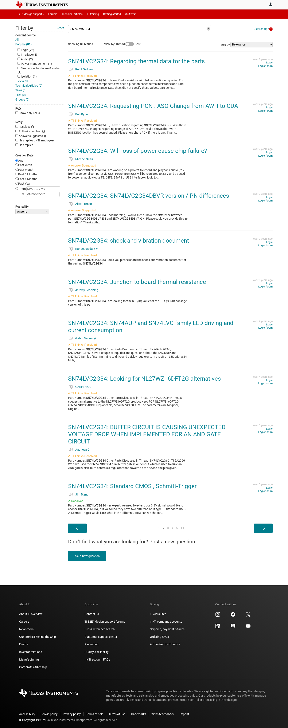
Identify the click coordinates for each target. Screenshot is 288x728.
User (270, 4)
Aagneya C (82, 449)
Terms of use (117, 714)
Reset (60, 28)
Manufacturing (29, 659)
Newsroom (26, 629)
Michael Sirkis (84, 159)
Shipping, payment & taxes (167, 629)
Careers (24, 621)
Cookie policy (49, 714)
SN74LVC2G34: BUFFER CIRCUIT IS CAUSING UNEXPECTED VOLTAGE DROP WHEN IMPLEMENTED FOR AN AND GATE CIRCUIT (146, 434)
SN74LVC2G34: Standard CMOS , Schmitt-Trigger (132, 486)
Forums (52, 14)
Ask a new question (87, 556)
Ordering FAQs (159, 636)
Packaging (91, 644)
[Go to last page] (183, 528)
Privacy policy (72, 714)
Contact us (92, 614)
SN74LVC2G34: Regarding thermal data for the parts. (137, 61)
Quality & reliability (97, 652)
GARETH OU (83, 386)
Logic (269, 62)
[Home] (44, 4)
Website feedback (162, 714)
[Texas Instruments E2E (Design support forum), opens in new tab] (233, 627)
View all (23, 81)
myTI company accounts (166, 621)
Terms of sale (94, 714)
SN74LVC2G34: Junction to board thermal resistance (137, 281)
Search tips (261, 29)
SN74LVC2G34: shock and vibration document (128, 240)
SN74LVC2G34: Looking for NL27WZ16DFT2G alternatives (144, 378)
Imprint (184, 714)
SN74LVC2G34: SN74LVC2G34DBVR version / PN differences (148, 195)
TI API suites (158, 614)
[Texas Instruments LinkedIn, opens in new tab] (217, 627)
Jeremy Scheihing (86, 290)
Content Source (25, 35)
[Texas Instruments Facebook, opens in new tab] (233, 616)
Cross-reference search (100, 629)
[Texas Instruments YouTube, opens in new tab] (248, 627)
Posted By (22, 206)
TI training (93, 14)
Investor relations (30, 652)
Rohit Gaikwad (84, 69)
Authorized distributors (165, 644)
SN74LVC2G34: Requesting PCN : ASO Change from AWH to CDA (153, 105)
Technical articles (72, 14)
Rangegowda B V (86, 248)
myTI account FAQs (97, 659)
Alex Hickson (83, 204)
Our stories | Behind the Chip (37, 636)
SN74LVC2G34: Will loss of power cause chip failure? (137, 150)
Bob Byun (81, 114)
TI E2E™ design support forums (105, 621)
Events (23, 644)
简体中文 (130, 14)
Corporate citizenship (33, 667)
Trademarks (138, 714)
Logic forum (265, 65)
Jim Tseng (82, 494)
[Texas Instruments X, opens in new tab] (248, 616)
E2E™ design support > (30, 14)
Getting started (112, 14)
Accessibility (27, 714)
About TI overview (31, 614)
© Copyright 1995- (34, 720)
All (17, 39)
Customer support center (101, 636)
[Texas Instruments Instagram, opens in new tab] (217, 616)
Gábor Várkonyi (85, 338)
